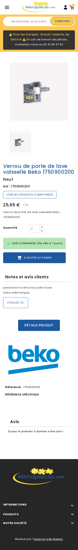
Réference (13, 387)
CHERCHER (62, 21)
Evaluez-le (15, 303)
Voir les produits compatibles (29, 195)
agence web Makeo (48, 539)
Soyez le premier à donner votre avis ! (35, 431)
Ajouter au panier (34, 257)
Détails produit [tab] (39, 325)
